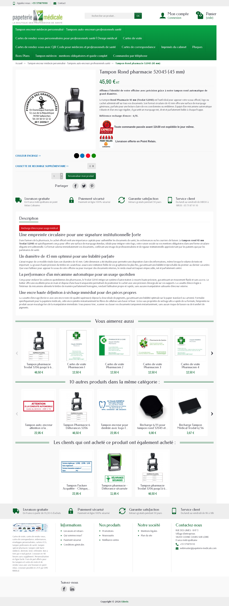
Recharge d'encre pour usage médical (39, 228)
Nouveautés (108, 535)
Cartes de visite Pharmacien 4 (190, 365)
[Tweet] (84, 186)
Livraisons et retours (73, 531)
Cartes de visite (132, 38)
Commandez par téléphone (130, 56)
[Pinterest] (92, 186)
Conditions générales (74, 544)
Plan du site (146, 535)
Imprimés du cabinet (173, 47)
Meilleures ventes (110, 539)
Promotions (107, 531)
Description (28, 218)
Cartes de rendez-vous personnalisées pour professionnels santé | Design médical (66, 38)
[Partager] (75, 186)
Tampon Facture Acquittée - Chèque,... (76, 487)
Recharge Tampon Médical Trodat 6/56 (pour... (190, 428)
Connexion (174, 18)
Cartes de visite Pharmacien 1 (76, 365)
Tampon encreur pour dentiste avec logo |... (114, 426)
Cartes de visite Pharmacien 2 (114, 365)
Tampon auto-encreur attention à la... (38, 426)
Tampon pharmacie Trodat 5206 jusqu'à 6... (38, 365)
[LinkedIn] (72, 589)
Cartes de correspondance (138, 47)
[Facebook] (64, 589)
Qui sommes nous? (73, 535)
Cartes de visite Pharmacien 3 (152, 365)
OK (138, 15)
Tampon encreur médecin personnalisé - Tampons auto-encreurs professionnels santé (68, 29)
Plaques (197, 47)
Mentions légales (149, 531)
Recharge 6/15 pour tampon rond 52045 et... (152, 426)
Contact (61, 3)
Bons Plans (22, 56)
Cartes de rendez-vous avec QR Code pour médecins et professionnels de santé (65, 47)
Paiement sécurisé (72, 539)
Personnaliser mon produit (81, 176)
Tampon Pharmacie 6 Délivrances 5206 (76, 426)
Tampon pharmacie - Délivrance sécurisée (115, 487)
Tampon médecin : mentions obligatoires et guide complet (71, 56)
